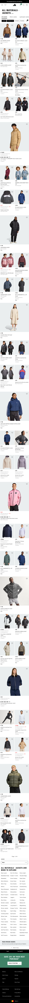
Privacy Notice (18, 992)
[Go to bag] (26, 5)
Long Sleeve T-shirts (13, 905)
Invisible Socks (13, 894)
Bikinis (2, 886)
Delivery (4, 971)
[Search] (23, 5)
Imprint (3, 978)
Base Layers (4, 873)
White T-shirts (23, 919)
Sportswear (13, 913)
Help (3, 982)
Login (7, 951)
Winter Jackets (23, 924)
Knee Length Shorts (23, 873)
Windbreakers (23, 921)
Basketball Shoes (5, 875)
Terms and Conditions (6, 996)
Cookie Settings (5, 989)
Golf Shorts (3, 932)
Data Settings (17, 989)
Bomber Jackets (5, 902)
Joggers (12, 897)
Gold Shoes (3, 924)
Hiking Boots (13, 892)
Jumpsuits (12, 900)
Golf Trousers (4, 935)
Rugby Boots (13, 935)
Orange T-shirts (14, 908)
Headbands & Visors (13, 889)
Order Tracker (5, 975)
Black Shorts (4, 892)
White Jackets (23, 908)
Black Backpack (5, 889)
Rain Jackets (13, 927)
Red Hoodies (13, 930)
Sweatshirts (22, 889)
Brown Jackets (4, 908)
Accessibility (17, 996)
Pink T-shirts (13, 924)
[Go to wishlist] (5, 5)
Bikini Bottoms (4, 881)
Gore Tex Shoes (14, 873)
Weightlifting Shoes (23, 905)
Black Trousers (4, 894)
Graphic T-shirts (14, 875)
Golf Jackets (4, 927)
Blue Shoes (3, 900)
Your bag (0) (20, 951)
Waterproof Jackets (22, 903)
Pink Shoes (13, 921)
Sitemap (16, 975)
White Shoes (22, 911)
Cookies (4, 992)
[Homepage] (14, 5)
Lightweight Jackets (13, 903)
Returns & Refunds (19, 971)
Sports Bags (13, 911)
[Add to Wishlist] (12, 25)
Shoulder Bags (23, 875)
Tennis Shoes (23, 897)
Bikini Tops (3, 883)
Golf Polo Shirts (4, 930)
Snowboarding (23, 886)
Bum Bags (3, 911)
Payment (16, 978)
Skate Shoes (22, 878)
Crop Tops (3, 919)
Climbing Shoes (4, 913)
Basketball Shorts (3, 878)
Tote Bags (22, 900)
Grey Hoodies (13, 883)
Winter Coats (4, 916)
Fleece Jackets (4, 921)
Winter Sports (23, 927)
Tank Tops (22, 894)
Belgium (16, 1001)
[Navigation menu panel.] (2, 5)
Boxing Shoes (4, 905)
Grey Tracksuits (14, 886)
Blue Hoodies (4, 897)
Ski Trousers (23, 883)
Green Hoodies (13, 878)
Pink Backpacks (14, 916)
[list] (14, 17)
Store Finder (17, 982)
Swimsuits (22, 892)
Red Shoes (12, 932)
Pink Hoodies (13, 919)
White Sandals (23, 916)
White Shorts (23, 913)
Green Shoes (13, 881)
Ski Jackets (22, 881)
